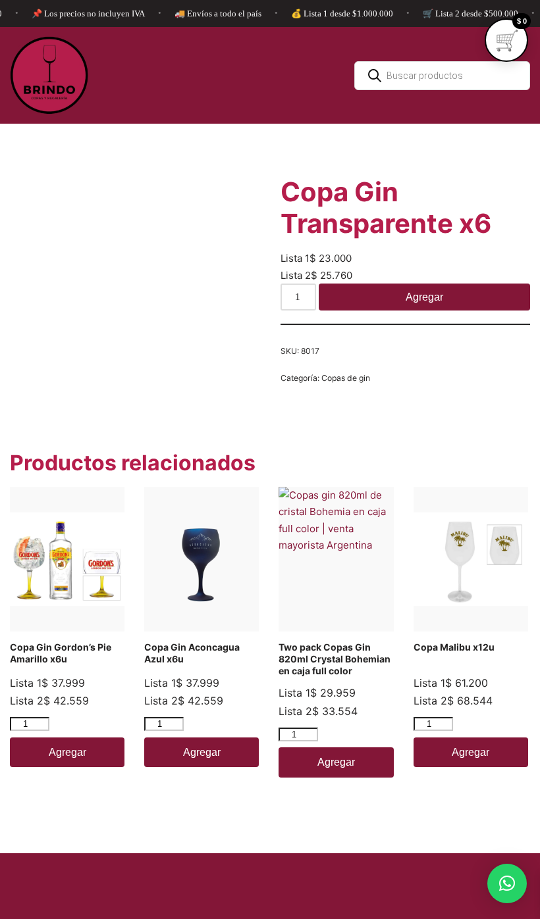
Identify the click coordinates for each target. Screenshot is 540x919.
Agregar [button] (67, 752)
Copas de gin (345, 378)
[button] (507, 883)
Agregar (424, 297)
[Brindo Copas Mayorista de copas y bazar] (49, 75)
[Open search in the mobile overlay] (442, 75)
